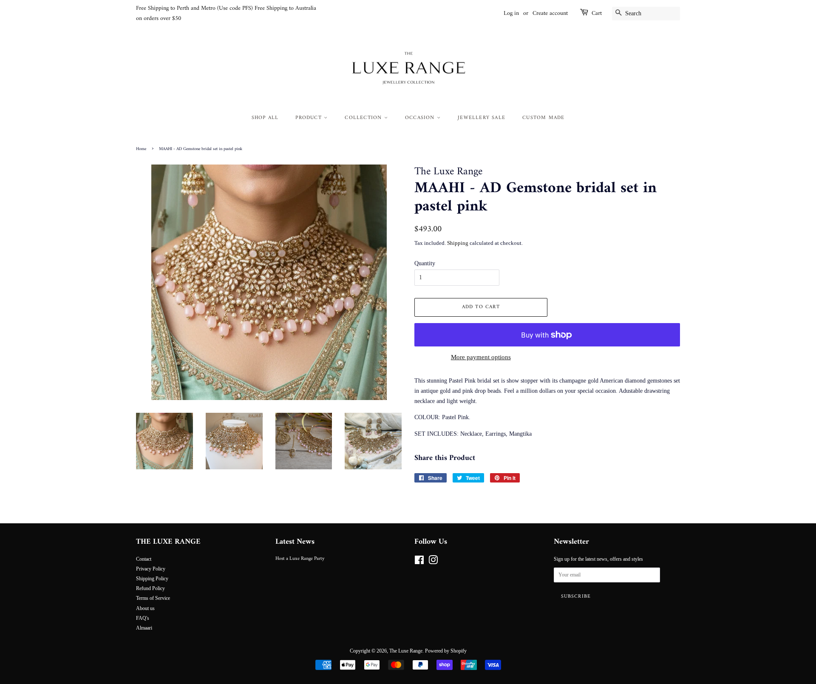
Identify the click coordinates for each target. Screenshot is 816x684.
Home (141, 149)
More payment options (481, 357)
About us (145, 608)
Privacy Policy (150, 569)
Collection (364, 118)
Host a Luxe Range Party (299, 558)
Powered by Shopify (446, 651)
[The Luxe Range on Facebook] (419, 562)
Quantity (424, 263)
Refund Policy (150, 588)
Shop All (265, 118)
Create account (550, 13)
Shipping (457, 243)
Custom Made (543, 118)
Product (309, 118)
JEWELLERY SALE (481, 118)
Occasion (421, 118)
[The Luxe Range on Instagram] (433, 562)
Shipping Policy (152, 579)
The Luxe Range (405, 651)
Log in (511, 13)
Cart (597, 14)
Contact (143, 559)
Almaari (144, 628)
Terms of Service (153, 598)
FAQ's (142, 618)
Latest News (294, 541)
